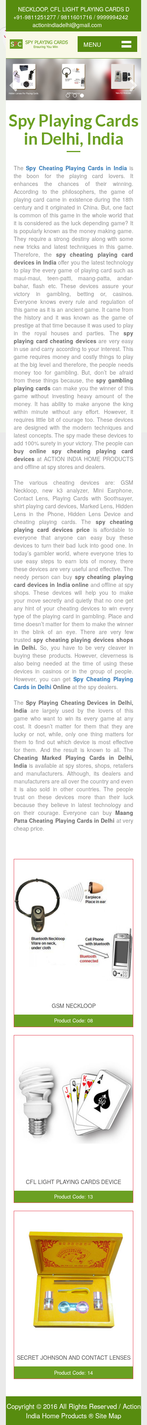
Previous (13, 85)
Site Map (108, 1415)
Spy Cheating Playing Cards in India (76, 168)
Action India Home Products (83, 1410)
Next (134, 85)
